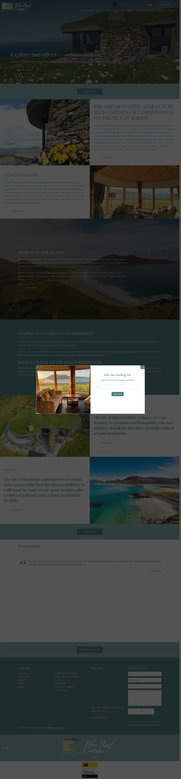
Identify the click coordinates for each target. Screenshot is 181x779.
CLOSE (142, 367)
